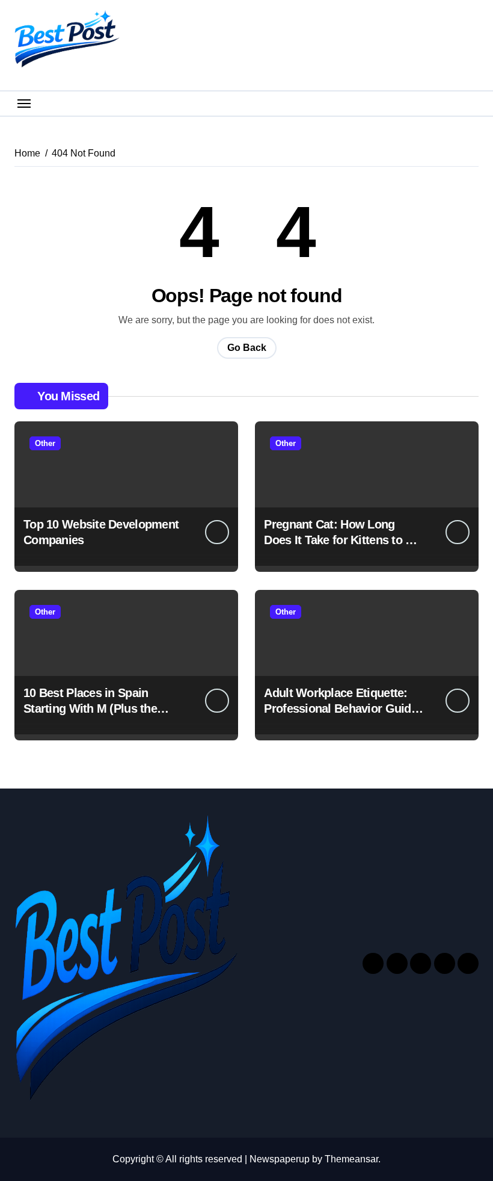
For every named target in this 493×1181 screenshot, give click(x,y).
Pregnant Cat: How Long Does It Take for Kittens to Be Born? (341, 540)
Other (45, 443)
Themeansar (351, 1159)
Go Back (246, 348)
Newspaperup (280, 1159)
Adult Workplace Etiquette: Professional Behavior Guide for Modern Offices (340, 708)
